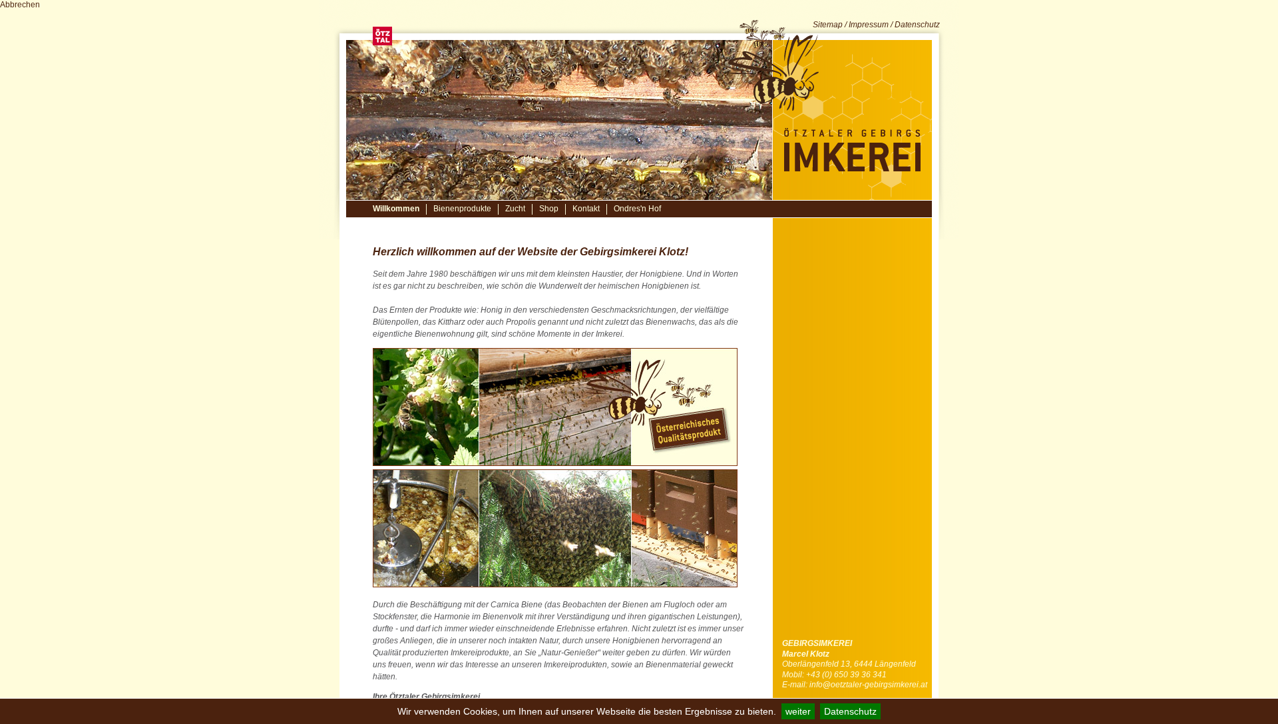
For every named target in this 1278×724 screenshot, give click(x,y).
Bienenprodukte (462, 208)
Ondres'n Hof (637, 208)
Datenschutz (850, 711)
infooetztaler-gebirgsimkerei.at (868, 684)
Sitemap (828, 24)
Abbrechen (20, 4)
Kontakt (586, 208)
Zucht (515, 208)
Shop (548, 208)
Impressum (869, 24)
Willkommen (396, 208)
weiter (798, 711)
